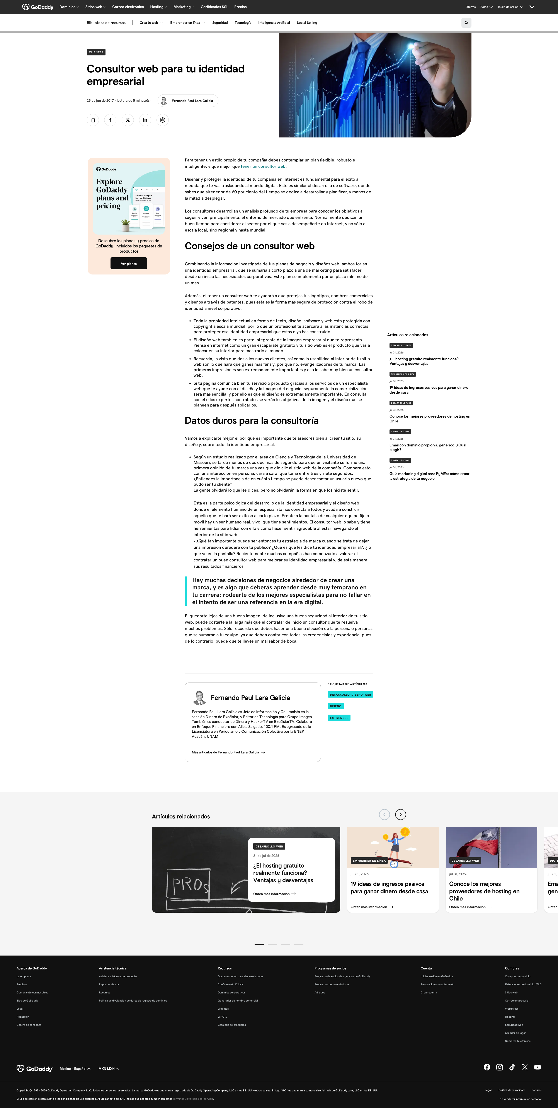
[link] (110, 120)
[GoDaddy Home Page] (35, 1068)
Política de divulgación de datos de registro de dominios (133, 1000)
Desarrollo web (401, 345)
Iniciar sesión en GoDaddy (437, 976)
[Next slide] (400, 814)
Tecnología (243, 22)
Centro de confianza (29, 1024)
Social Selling (307, 22)
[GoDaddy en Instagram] (500, 1069)
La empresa (24, 976)
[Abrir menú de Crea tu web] (161, 22)
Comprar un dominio (517, 976)
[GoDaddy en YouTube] (537, 1069)
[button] (259, 944)
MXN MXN (107, 1068)
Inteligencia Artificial (274, 22)
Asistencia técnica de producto (118, 976)
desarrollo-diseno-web (350, 694)
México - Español (73, 1068)
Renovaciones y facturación (437, 984)
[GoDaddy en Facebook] (487, 1069)
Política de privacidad (511, 1090)
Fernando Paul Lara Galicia (192, 101)
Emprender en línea (185, 22)
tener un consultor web (263, 166)
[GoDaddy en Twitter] (525, 1069)
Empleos (22, 984)
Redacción (23, 1016)
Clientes (97, 52)
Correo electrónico (128, 7)
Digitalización (400, 432)
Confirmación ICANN (230, 984)
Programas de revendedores (332, 984)
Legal (20, 1008)
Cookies (536, 1090)
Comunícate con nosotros (32, 992)
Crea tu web (149, 22)
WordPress (512, 1008)
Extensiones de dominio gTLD (523, 984)
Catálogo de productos (232, 1024)
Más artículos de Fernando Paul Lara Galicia (225, 752)
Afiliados (320, 992)
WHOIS (222, 1016)
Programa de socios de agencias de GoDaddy (342, 976)
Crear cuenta (429, 992)
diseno (335, 706)
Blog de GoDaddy (27, 1000)
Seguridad (220, 22)
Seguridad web (514, 1024)
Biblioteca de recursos (106, 23)
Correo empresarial (517, 1000)
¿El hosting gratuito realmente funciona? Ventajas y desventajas (283, 872)
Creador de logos (515, 1032)
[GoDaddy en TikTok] (512, 1069)
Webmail (223, 1008)
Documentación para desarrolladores (241, 976)
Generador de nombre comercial (238, 1000)
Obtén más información (271, 893)
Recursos (104, 992)
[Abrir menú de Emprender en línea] (203, 22)
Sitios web (511, 992)
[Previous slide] (384, 814)
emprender (339, 718)
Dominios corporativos (231, 992)
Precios (240, 7)
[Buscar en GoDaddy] (466, 23)
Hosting (510, 1016)
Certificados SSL (214, 7)
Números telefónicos (518, 1041)
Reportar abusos (109, 984)
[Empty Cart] (532, 7)
